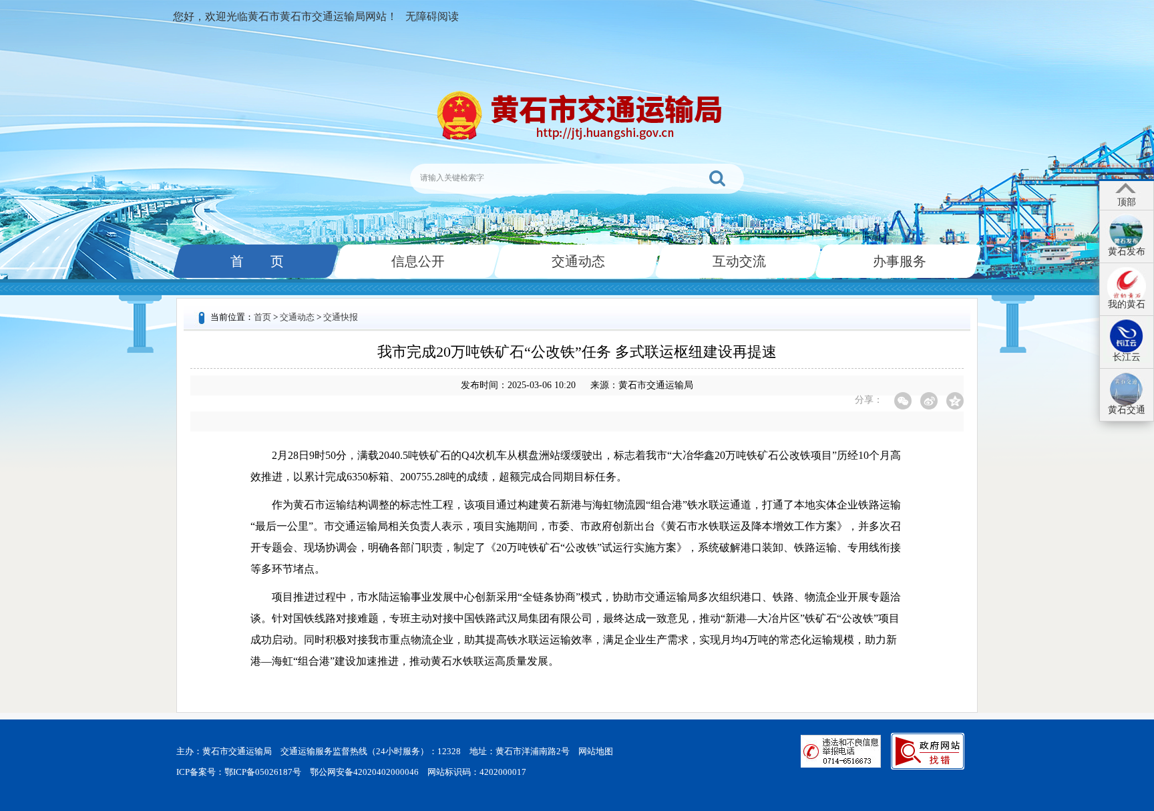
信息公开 (416, 261)
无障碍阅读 (432, 16)
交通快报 (340, 317)
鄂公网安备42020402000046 (364, 772)
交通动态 (577, 261)
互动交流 (738, 261)
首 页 (255, 261)
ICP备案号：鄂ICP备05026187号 (238, 772)
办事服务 (898, 261)
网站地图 (595, 751)
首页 (262, 317)
